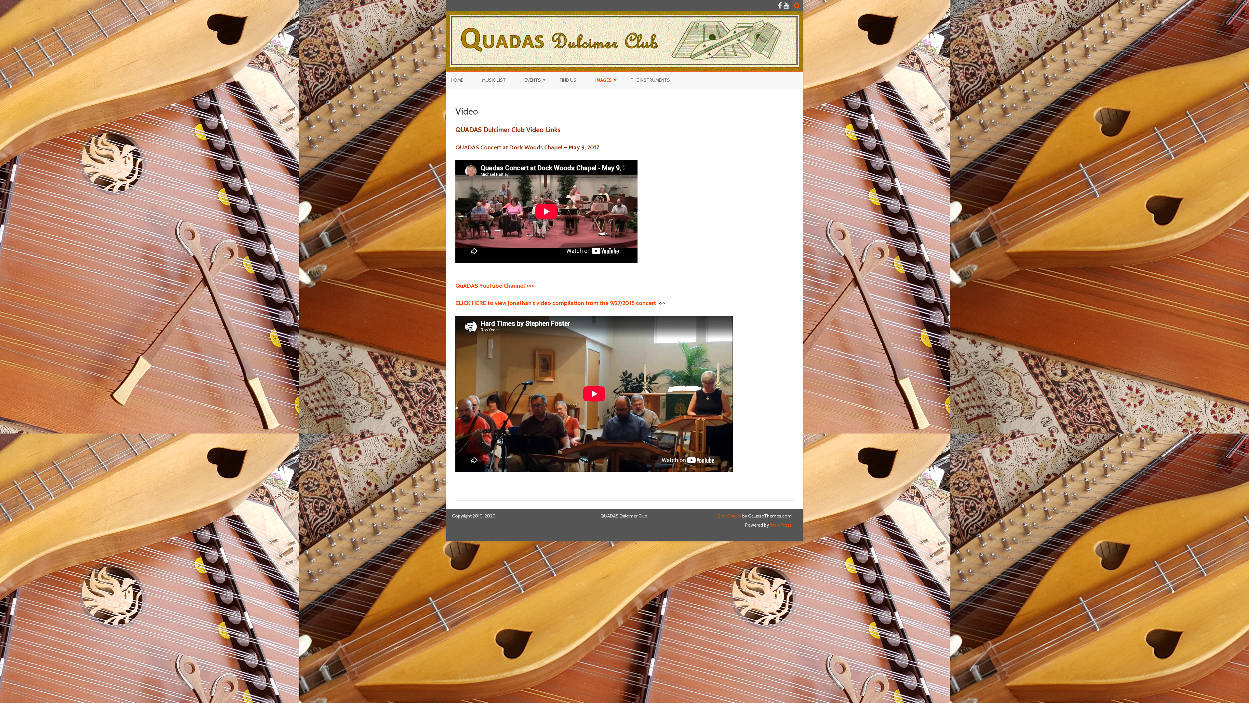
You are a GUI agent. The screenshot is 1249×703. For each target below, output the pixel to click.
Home (457, 80)
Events (533, 80)
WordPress (780, 525)
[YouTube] (786, 6)
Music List (494, 80)
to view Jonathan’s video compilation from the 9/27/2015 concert (555, 303)
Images (603, 80)
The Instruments (650, 80)
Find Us (568, 80)
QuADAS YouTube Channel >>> (494, 285)
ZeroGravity (729, 516)
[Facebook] (780, 6)
